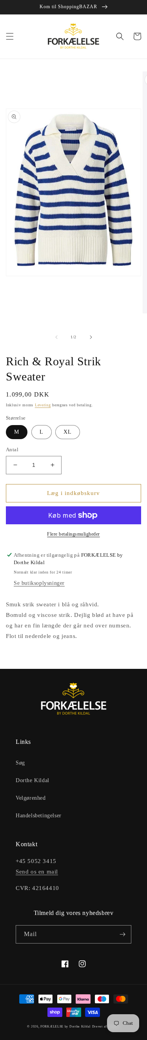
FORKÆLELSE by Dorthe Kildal (65, 1026)
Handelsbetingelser (39, 815)
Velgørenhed (31, 798)
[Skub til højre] (91, 337)
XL (68, 432)
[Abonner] (122, 934)
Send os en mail (37, 871)
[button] (9, 36)
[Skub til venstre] (56, 337)
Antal (12, 449)
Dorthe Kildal (32, 780)
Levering (43, 405)
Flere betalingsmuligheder (73, 534)
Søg (20, 763)
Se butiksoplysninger (39, 583)
